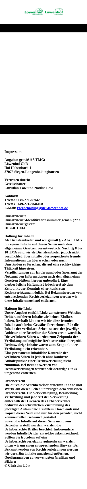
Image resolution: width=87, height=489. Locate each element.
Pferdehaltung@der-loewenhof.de (42, 208)
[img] (43, 12)
